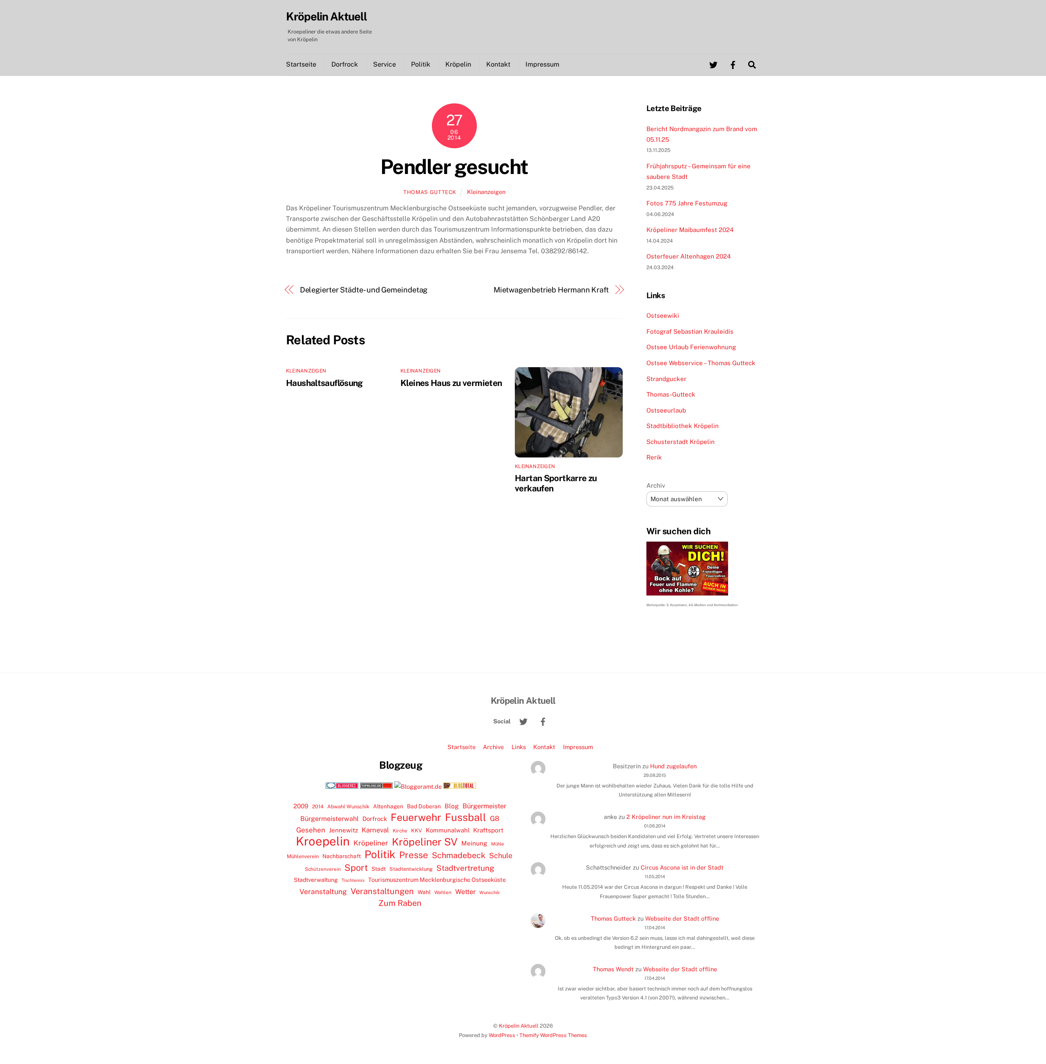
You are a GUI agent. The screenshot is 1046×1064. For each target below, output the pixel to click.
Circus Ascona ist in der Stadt (682, 867)
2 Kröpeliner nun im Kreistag (666, 816)
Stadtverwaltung (316, 880)
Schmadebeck (458, 855)
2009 (300, 806)
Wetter (465, 892)
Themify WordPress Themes (553, 1035)
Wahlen (442, 892)
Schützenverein (323, 869)
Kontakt (498, 64)
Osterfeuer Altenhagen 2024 (688, 256)
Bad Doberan (424, 806)
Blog (452, 806)
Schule (500, 855)
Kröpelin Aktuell (519, 1026)
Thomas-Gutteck (670, 394)
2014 (318, 806)
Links (519, 746)
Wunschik (489, 892)
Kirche (400, 831)
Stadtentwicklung (411, 869)
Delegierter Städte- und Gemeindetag (364, 290)
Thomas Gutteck (429, 192)
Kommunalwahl (447, 830)
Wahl (424, 892)
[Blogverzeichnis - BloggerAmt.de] (418, 786)
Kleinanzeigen (486, 191)
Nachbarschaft (341, 856)
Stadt (378, 868)
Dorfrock (344, 64)
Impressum (542, 64)
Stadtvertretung (465, 867)
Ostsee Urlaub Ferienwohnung (691, 347)
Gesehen (310, 830)
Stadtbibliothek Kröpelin (682, 425)
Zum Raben (399, 903)
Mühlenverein (303, 856)
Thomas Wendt (613, 969)
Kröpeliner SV (425, 841)
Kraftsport (488, 830)
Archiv (655, 485)
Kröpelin (458, 64)
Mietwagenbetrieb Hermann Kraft (551, 290)
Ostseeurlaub (666, 410)
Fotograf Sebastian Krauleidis (689, 331)
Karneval (375, 830)
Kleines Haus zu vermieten (451, 383)
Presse (413, 855)
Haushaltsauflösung (324, 383)
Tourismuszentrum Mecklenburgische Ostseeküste (437, 879)
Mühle (497, 843)
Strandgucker (666, 378)
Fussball (465, 817)
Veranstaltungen (382, 891)
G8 (494, 818)
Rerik (654, 457)
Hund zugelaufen (673, 766)
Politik (420, 64)
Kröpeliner (370, 843)
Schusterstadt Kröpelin (680, 441)
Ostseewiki (662, 315)
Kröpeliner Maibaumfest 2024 (690, 229)
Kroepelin (323, 841)
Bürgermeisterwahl (329, 819)
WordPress (502, 1035)
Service (384, 64)
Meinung (474, 843)
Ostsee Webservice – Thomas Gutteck (700, 362)
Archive (493, 746)
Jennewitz (343, 830)
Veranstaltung (323, 891)
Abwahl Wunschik (348, 806)
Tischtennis (353, 880)
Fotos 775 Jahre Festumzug (686, 203)
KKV (416, 831)
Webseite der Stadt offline (682, 918)
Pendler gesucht (454, 166)
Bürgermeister (484, 806)
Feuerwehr (416, 817)
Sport (356, 867)
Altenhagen (388, 806)
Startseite (301, 64)
